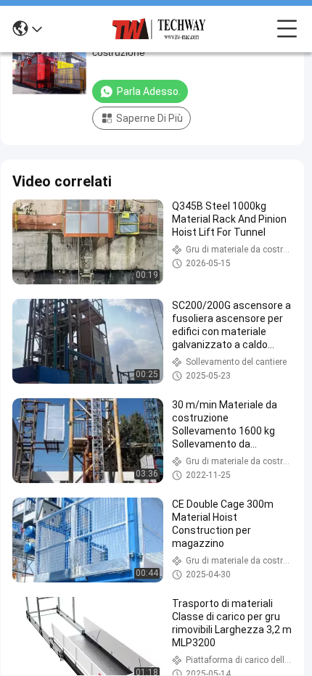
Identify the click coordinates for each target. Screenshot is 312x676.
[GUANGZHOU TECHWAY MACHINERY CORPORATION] (159, 29)
